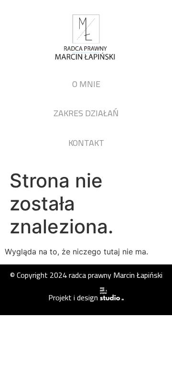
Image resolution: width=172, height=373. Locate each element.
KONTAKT (86, 143)
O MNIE (86, 84)
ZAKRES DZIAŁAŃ (86, 113)
